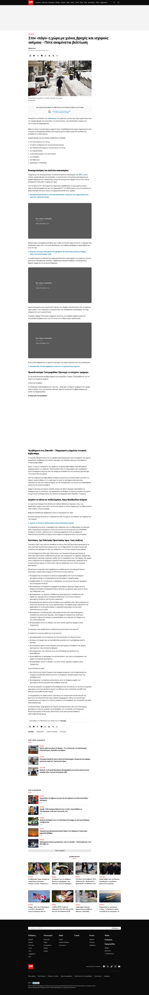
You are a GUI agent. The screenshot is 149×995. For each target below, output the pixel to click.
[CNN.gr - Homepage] (31, 2)
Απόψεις (92, 942)
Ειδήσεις (38, 2)
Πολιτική (44, 2)
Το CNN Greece (109, 953)
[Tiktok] (112, 966)
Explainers (92, 945)
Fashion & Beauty (64, 942)
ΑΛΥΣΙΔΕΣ (63, 732)
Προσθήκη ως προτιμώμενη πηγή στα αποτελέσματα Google (61, 111)
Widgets (107, 948)
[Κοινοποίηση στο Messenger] (41, 55)
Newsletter (108, 951)
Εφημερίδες (103, 2)
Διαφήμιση (107, 976)
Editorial (91, 939)
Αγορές (46, 948)
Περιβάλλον (32, 954)
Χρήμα (45, 942)
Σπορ (81, 2)
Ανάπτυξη (46, 939)
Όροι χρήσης (32, 976)
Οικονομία (51, 2)
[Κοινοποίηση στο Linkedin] (49, 55)
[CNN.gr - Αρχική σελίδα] (31, 966)
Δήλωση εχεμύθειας (66, 976)
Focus (72, 2)
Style (68, 2)
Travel (77, 2)
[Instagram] (115, 966)
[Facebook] (104, 966)
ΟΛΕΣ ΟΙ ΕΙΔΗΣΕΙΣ (60, 850)
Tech (85, 2)
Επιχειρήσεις (47, 945)
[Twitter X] (108, 966)
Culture (61, 939)
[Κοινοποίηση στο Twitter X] (38, 55)
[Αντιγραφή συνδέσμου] (53, 55)
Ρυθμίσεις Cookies (53, 976)
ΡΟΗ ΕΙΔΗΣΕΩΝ (34, 790)
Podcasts (108, 940)
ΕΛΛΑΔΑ (31, 34)
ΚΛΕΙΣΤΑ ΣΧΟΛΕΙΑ (52, 732)
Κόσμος (63, 2)
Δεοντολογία (41, 976)
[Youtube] (119, 966)
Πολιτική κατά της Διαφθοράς (83, 976)
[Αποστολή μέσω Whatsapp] (45, 55)
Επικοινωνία (97, 976)
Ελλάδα (58, 2)
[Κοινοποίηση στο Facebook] (34, 55)
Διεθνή (46, 951)
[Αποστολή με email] (57, 55)
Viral (29, 957)
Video (97, 2)
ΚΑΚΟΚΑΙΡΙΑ (40, 732)
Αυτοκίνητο (91, 2)
